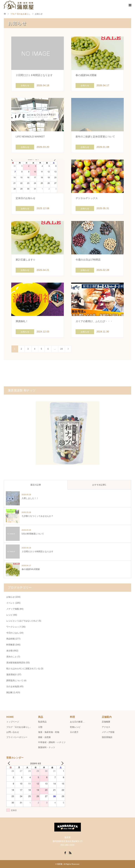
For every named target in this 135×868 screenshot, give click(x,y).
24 (61, 349)
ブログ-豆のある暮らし (20, 14)
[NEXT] (61, 763)
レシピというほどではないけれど (22, 621)
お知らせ (10, 597)
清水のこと (11, 656)
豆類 (40, 727)
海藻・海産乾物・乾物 (48, 732)
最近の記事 (35, 485)
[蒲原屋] (19, 5)
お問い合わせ (12, 732)
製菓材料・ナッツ (46, 747)
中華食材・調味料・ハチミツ (52, 742)
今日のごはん (12, 633)
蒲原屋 (59, 864)
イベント (10, 603)
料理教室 (10, 644)
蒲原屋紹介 (11, 674)
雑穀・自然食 (44, 737)
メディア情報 (108, 732)
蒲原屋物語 (107, 737)
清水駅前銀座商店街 (15, 662)
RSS (70, 852)
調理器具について (14, 680)
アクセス (106, 727)
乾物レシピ (75, 727)
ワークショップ (13, 627)
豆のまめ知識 (12, 686)
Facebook (65, 852)
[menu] (129, 5)
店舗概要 (106, 722)
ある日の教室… (77, 722)
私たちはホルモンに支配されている (23, 668)
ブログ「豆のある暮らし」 (19, 727)
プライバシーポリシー (16, 737)
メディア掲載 (12, 609)
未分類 (9, 650)
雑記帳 (9, 692)
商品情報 (10, 639)
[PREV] (9, 763)
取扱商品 (42, 722)
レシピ (9, 615)
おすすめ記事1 (99, 485)
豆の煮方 (74, 732)
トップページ (12, 722)
